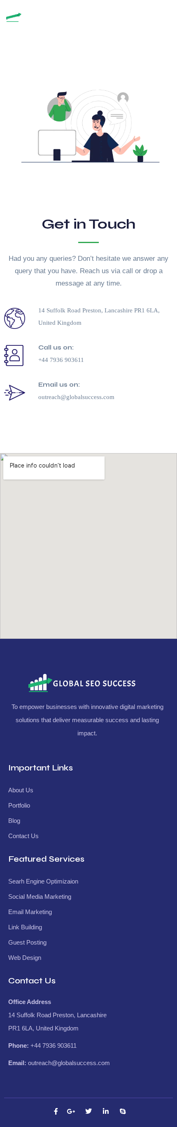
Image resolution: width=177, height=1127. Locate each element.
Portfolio (19, 805)
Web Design (24, 957)
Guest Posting (27, 942)
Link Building (25, 927)
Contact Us (23, 835)
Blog (14, 820)
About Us (20, 790)
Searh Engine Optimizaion (43, 881)
